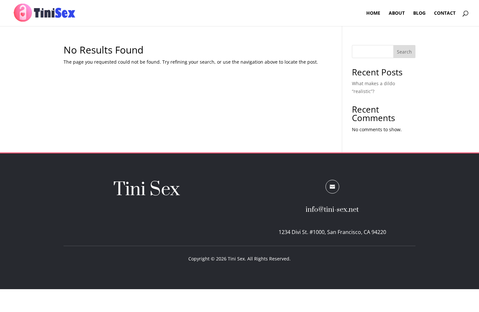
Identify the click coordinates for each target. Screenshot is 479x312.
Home (373, 13)
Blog (419, 13)
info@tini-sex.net (332, 209)
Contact (445, 13)
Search (404, 52)
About (397, 13)
